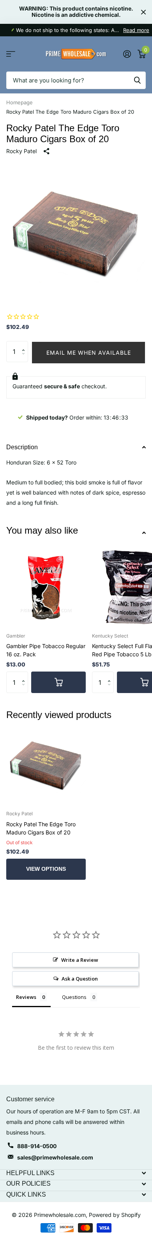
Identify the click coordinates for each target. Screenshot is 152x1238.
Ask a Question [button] (80, 978)
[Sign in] (127, 54)
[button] (25, 344)
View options (46, 869)
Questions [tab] (74, 996)
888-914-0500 (37, 1146)
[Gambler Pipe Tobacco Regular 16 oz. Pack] (46, 586)
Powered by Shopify (115, 1214)
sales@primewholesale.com (55, 1157)
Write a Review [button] (79, 959)
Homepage (19, 102)
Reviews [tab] (26, 996)
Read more (136, 30)
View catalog (10, 54)
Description (22, 447)
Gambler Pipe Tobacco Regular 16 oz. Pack (45, 650)
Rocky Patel (21, 151)
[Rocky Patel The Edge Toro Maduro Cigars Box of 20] (46, 764)
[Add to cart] (58, 682)
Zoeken (137, 80)
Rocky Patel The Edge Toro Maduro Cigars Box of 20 (41, 828)
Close (143, 12)
